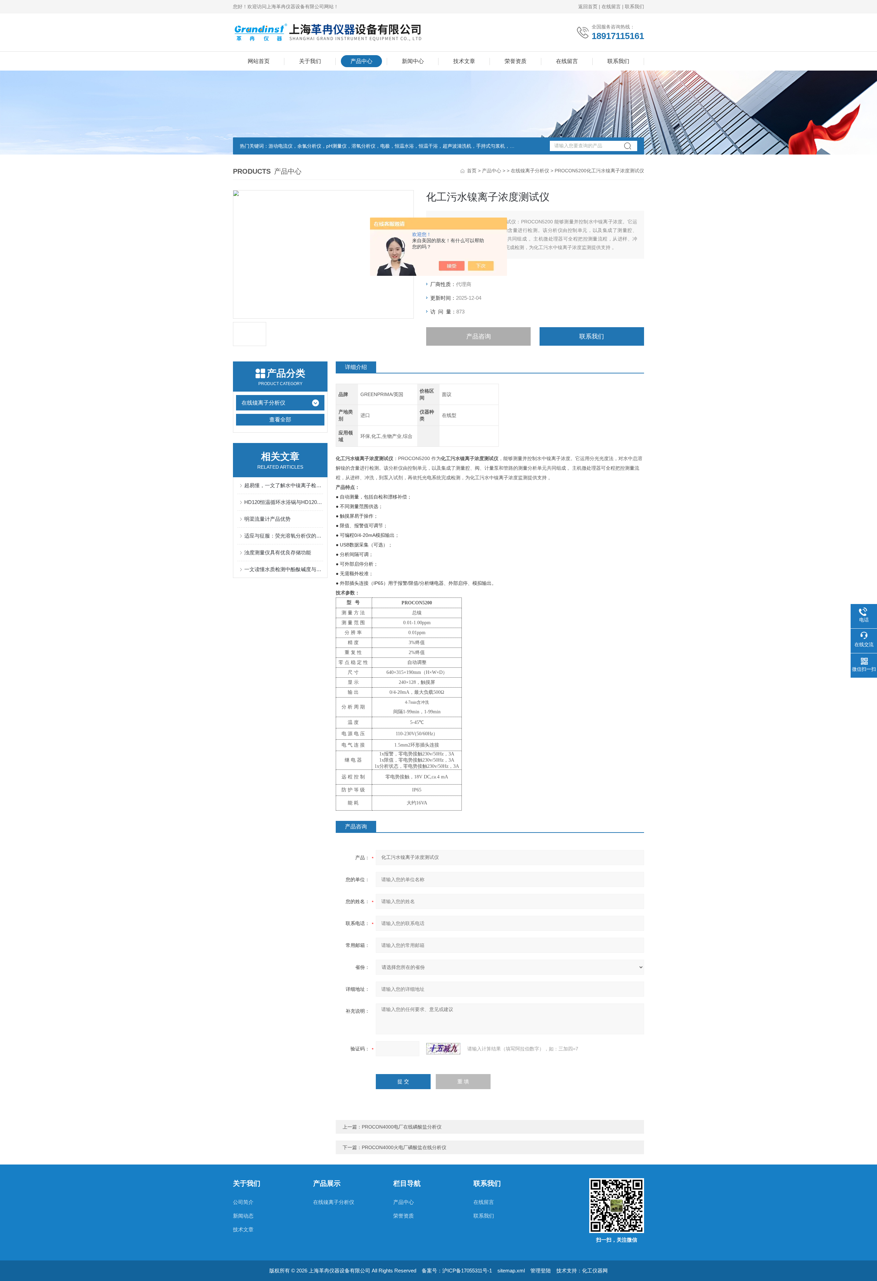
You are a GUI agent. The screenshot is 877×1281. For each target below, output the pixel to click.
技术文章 (464, 61)
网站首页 (259, 61)
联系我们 (634, 6)
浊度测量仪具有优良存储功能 (277, 552)
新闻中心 (413, 61)
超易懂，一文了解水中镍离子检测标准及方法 (283, 485)
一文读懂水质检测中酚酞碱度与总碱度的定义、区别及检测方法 (283, 569)
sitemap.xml (511, 1270)
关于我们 (310, 61)
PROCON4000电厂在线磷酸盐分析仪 (402, 1127)
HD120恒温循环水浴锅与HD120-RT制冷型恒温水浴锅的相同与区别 (283, 502)
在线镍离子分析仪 (530, 170)
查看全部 (280, 419)
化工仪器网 (595, 1270)
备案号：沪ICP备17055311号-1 (457, 1270)
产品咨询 (478, 336)
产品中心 (361, 61)
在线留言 (611, 6)
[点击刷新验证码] (443, 1049)
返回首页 (587, 6)
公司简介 (243, 1202)
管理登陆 (540, 1270)
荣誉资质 (516, 61)
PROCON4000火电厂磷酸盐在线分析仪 (404, 1147)
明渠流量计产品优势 (267, 519)
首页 (472, 170)
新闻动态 (243, 1216)
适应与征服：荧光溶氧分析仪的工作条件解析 (283, 536)
